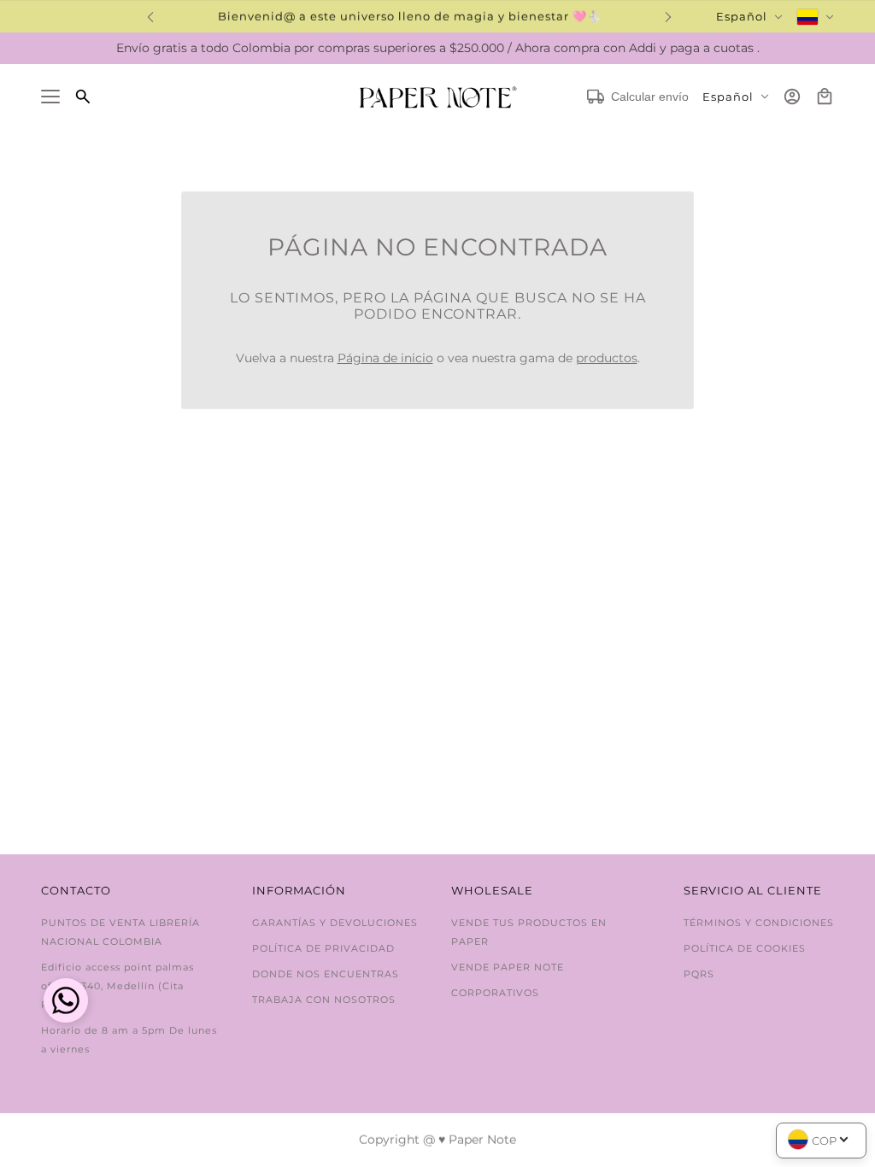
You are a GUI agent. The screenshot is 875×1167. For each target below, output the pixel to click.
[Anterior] (150, 16)
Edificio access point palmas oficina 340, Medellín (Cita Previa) (117, 986)
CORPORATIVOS (495, 993)
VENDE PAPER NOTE (507, 967)
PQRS (699, 974)
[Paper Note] (438, 97)
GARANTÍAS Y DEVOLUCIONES (335, 923)
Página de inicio (385, 358)
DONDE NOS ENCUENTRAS (325, 974)
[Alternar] (50, 96)
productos (606, 358)
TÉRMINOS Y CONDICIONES (759, 923)
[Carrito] (824, 96)
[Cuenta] (792, 96)
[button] (66, 1002)
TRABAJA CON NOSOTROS (324, 1000)
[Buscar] (82, 96)
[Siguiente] (668, 16)
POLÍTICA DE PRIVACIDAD (323, 948)
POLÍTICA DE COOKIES (745, 948)
